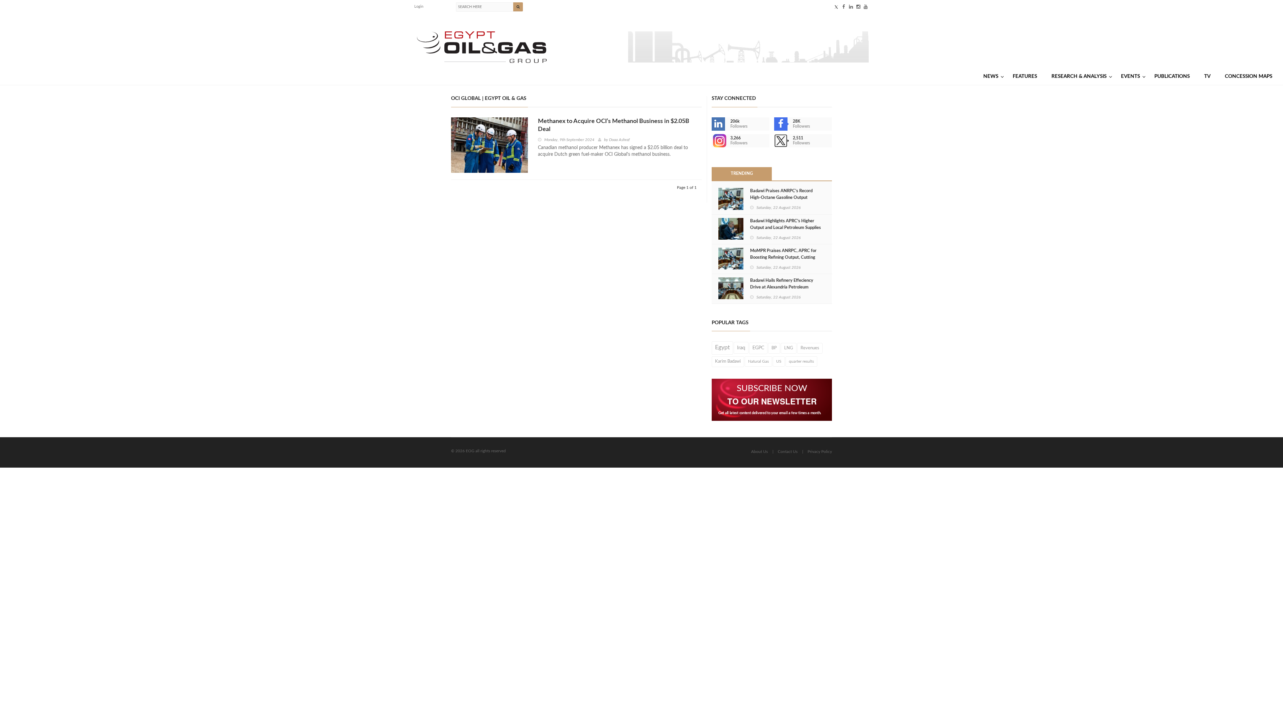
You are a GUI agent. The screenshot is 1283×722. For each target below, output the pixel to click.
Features (1025, 76)
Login (418, 6)
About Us (759, 452)
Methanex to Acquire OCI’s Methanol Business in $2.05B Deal (613, 125)
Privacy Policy (820, 452)
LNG (788, 348)
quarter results (801, 361)
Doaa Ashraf (619, 140)
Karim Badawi (728, 361)
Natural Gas (758, 361)
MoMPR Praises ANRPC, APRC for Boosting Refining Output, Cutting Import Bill (783, 257)
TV (1207, 76)
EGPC (758, 348)
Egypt (722, 348)
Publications (1172, 76)
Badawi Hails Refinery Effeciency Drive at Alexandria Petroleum (781, 283)
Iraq (741, 347)
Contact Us (788, 452)
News (990, 76)
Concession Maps (1248, 76)
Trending (742, 173)
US (778, 361)
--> (712, 140)
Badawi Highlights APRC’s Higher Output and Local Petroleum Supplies (785, 224)
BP (774, 348)
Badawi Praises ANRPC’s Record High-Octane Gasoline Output (781, 194)
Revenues (810, 348)
